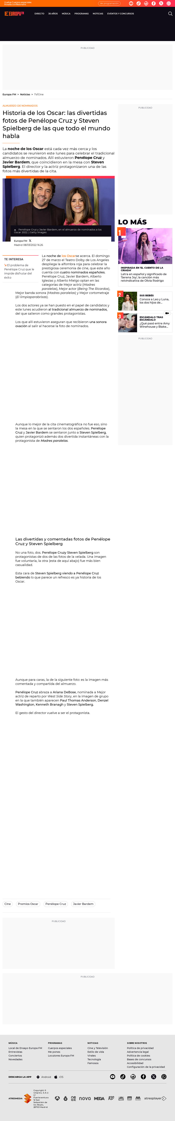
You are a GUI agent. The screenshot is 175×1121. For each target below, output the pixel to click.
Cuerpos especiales (60, 1048)
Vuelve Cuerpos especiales (17, 2)
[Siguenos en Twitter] (161, 3)
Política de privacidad (140, 1048)
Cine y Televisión (98, 1048)
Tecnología (94, 1059)
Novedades (15, 1059)
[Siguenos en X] (153, 1078)
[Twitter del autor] (30, 240)
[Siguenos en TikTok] (122, 1078)
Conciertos (15, 1055)
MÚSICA (66, 13)
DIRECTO (39, 13)
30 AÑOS (53, 13)
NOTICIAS (98, 13)
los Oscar (69, 256)
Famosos (93, 1063)
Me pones (54, 1051)
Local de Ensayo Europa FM (25, 1048)
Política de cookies (138, 1055)
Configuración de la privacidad (146, 1066)
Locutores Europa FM (61, 1055)
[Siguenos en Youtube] (131, 3)
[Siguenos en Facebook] (154, 3)
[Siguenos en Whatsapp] (169, 3)
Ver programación (109, 3)
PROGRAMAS (82, 13)
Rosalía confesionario (15, 4)
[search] (170, 14)
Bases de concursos (139, 1059)
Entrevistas (15, 1051)
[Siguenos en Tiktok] (139, 3)
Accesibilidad (135, 1063)
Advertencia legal (138, 1051)
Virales (92, 1055)
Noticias (25, 94)
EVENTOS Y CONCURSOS (120, 13)
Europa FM (10, 94)
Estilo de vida (96, 1051)
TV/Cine (39, 94)
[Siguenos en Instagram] (146, 3)
